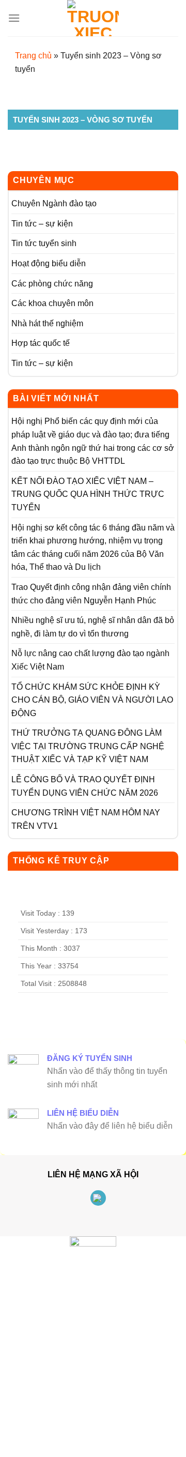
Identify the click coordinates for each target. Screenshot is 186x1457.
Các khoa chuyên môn (52, 303)
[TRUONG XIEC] (93, 18)
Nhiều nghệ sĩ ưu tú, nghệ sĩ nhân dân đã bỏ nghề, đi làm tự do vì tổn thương (92, 627)
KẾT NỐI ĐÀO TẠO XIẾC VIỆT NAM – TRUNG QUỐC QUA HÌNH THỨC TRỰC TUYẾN (87, 494)
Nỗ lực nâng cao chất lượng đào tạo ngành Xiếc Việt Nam (90, 660)
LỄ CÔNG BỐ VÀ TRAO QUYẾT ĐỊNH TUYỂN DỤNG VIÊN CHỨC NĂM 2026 (84, 786)
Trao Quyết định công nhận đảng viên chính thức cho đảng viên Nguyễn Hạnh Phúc (91, 594)
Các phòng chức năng (52, 283)
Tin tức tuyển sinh (43, 243)
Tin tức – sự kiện (42, 223)
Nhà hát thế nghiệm (47, 323)
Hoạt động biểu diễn (48, 263)
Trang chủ (33, 55)
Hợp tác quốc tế (40, 343)
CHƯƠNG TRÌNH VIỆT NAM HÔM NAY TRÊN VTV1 (85, 819)
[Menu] (14, 18)
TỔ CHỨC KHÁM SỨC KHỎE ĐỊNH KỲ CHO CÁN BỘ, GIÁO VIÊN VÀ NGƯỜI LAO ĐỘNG (92, 700)
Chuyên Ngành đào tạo (54, 203)
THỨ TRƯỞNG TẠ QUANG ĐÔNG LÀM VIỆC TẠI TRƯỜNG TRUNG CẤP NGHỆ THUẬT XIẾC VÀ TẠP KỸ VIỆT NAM (87, 746)
